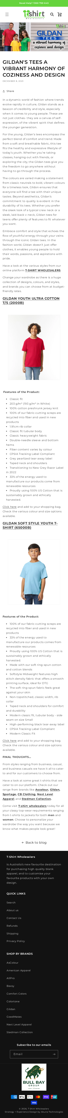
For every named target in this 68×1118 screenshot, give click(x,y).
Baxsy (10, 986)
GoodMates (14, 1016)
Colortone (13, 1001)
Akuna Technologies (52, 1112)
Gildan (11, 1009)
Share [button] (10, 91)
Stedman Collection (20, 1032)
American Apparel (19, 970)
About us (12, 910)
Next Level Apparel (19, 1024)
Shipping (12, 933)
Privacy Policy (16, 941)
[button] (7, 14)
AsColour (12, 962)
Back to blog (36, 842)
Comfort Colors (17, 993)
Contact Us (14, 918)
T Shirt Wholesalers (38, 1109)
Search (11, 902)
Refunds (12, 925)
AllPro (11, 978)
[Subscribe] (54, 1054)
